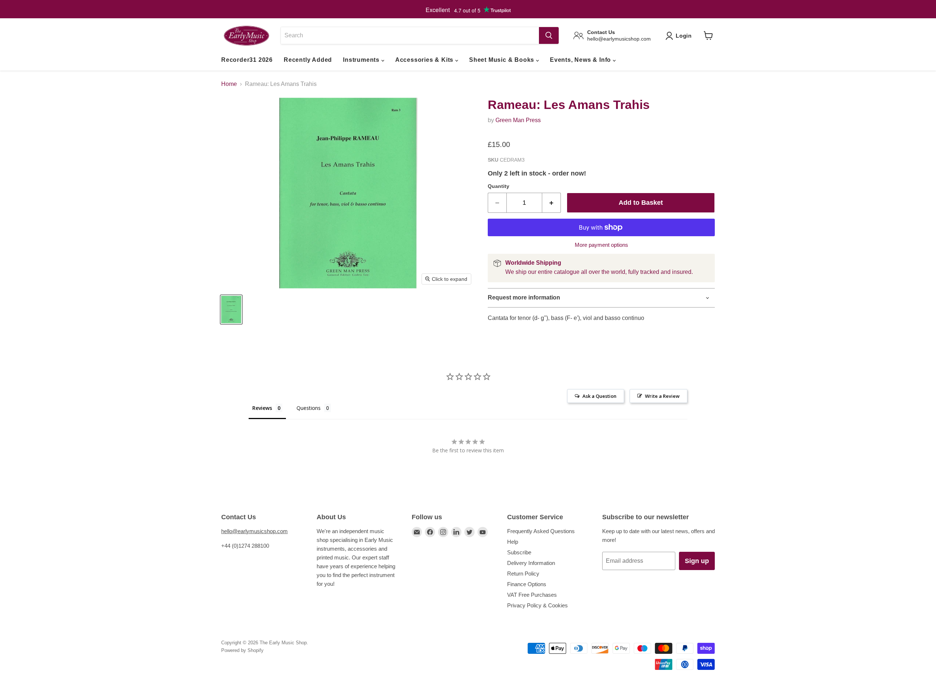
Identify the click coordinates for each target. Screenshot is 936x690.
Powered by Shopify (242, 650)
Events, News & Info (581, 60)
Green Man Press (518, 120)
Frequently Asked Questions (541, 531)
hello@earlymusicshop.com (254, 531)
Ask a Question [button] (599, 396)
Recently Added (308, 60)
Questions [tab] (309, 407)
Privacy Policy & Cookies (537, 605)
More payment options (601, 245)
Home (229, 84)
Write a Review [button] (662, 396)
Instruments (362, 60)
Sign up (697, 561)
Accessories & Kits (425, 60)
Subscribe (519, 552)
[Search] (549, 35)
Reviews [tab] (262, 407)
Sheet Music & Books (502, 60)
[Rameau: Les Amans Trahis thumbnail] (231, 309)
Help (512, 542)
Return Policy (523, 573)
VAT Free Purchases (532, 595)
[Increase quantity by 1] (551, 203)
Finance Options (526, 584)
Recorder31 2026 (247, 60)
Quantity (498, 186)
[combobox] (410, 35)
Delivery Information (531, 563)
